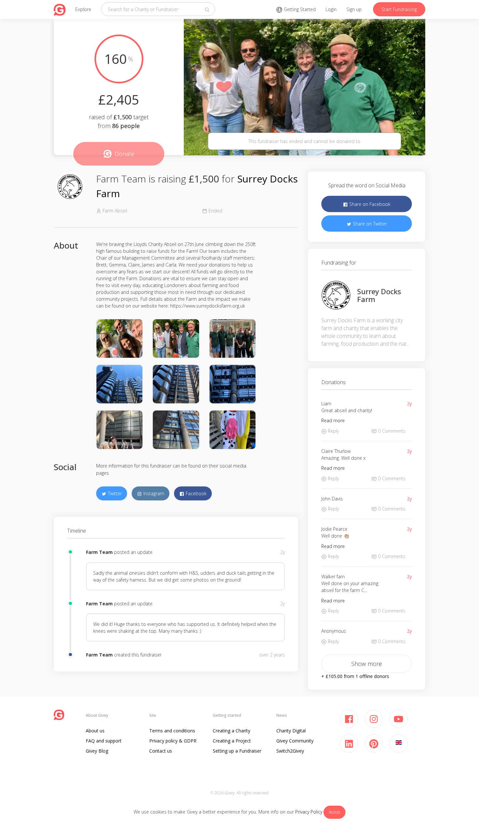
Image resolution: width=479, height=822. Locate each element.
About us (95, 731)
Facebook (195, 493)
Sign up (354, 9)
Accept (334, 812)
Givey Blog (97, 751)
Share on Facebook (369, 204)
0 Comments (391, 431)
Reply (333, 431)
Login (331, 9)
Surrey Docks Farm (379, 295)
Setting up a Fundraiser (237, 751)
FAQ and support (104, 741)
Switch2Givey (290, 751)
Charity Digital (291, 731)
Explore (83, 9)
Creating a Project (232, 741)
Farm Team (99, 552)
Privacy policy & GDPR (172, 741)
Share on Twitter (369, 224)
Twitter (114, 493)
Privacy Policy (308, 812)
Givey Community (294, 741)
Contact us (160, 751)
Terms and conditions (172, 731)
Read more (333, 420)
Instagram (153, 493)
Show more (366, 664)
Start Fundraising (399, 9)
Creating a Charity (231, 731)
